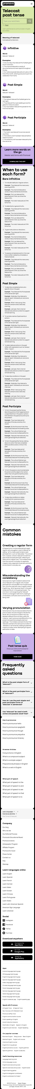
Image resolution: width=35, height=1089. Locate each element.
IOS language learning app (10, 974)
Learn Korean (7, 891)
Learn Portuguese (9, 897)
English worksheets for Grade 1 (12, 1076)
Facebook (9, 925)
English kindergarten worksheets (12, 1073)
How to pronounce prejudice (14, 734)
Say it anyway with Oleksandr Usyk (13, 1011)
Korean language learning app (11, 996)
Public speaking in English (10, 1019)
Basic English (27, 1036)
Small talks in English (9, 1025)
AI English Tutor (7, 1008)
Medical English (7, 1039)
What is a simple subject (12, 760)
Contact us (6, 857)
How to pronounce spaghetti (14, 727)
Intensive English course (10, 1042)
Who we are (7, 831)
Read (6, 25)
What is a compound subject (14, 756)
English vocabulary (19, 1050)
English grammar (24, 1048)
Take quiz (17, 657)
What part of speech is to (12, 797)
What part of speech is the (13, 782)
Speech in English (21, 1025)
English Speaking (23, 1028)
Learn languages (8, 811)
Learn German (7, 884)
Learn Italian (7, 887)
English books (26, 1068)
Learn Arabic (7, 901)
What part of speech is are (13, 789)
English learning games (9, 1070)
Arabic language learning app (11, 982)
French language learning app (11, 988)
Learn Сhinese (8, 894)
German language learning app (12, 991)
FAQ (4, 861)
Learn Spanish (8, 877)
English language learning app (11, 977)
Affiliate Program (8, 847)
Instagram (9, 920)
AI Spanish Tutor (18, 1008)
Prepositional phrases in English (15, 764)
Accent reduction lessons (10, 1022)
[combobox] (3, 21)
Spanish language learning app (12, 980)
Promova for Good (9, 851)
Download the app (17, 161)
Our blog (6, 827)
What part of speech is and (13, 786)
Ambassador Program (10, 844)
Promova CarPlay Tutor (9, 1014)
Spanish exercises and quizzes (12, 1068)
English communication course (12, 1016)
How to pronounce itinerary (13, 738)
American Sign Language (11, 907)
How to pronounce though (13, 731)
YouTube (9, 933)
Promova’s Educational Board (13, 837)
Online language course (10, 1062)
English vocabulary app (9, 999)
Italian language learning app (11, 994)
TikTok (8, 929)
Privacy (24, 1083)
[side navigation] (31, 3)
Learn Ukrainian (8, 911)
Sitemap (5, 864)
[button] (17, 683)
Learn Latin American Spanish (13, 904)
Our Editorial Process (10, 834)
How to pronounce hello (12, 723)
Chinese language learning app (12, 985)
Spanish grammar (8, 1050)
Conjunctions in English (12, 753)
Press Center (7, 854)
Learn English (7, 874)
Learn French (7, 880)
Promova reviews (8, 841)
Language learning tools (10, 1059)
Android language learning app (12, 971)
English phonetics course (10, 1048)
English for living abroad (10, 1045)
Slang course (18, 1036)
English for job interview (10, 1028)
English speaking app (23, 999)
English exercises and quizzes (11, 1065)
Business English (8, 1036)
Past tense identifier (9, 814)
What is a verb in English (12, 767)
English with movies (19, 1039)
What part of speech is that (13, 793)
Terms (19, 1083)
